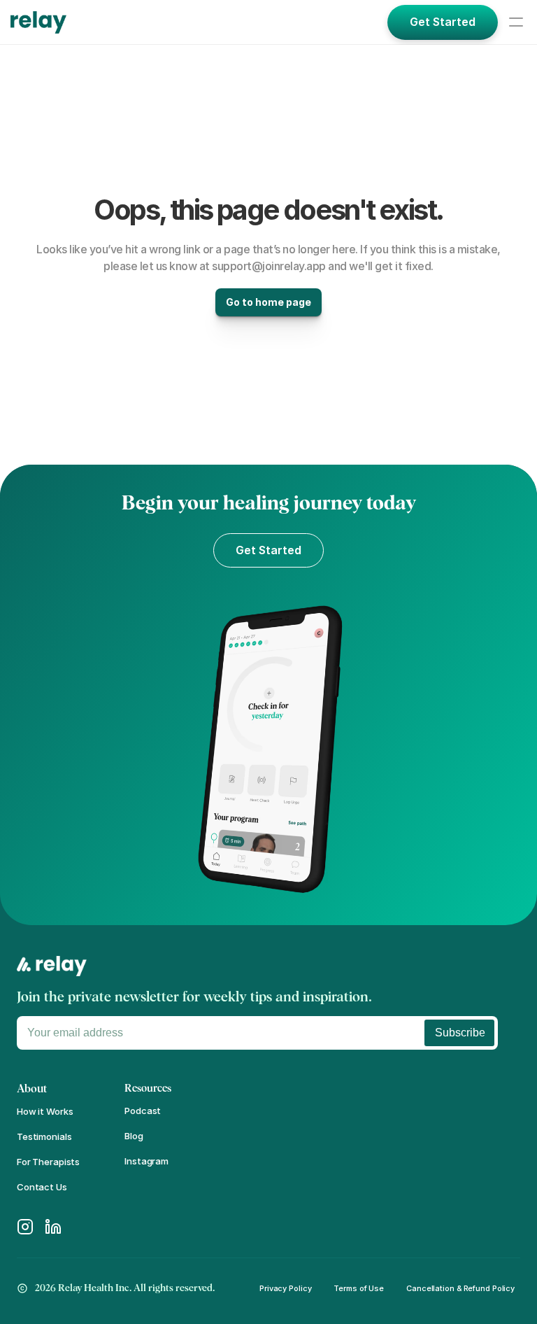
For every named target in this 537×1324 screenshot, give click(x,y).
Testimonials (44, 1136)
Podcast (142, 1110)
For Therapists (48, 1161)
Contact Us (42, 1186)
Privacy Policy (285, 1288)
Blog (133, 1135)
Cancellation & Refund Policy (460, 1288)
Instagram (146, 1161)
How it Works (45, 1111)
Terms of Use (359, 1288)
